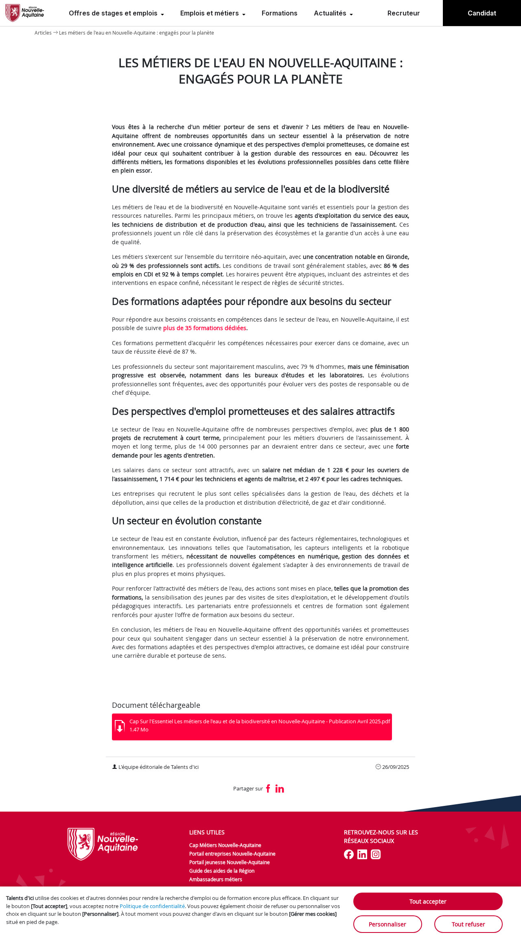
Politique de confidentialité (152, 906)
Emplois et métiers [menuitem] (210, 13)
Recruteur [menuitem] (403, 13)
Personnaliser (387, 924)
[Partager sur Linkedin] (280, 789)
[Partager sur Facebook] (268, 789)
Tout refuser (468, 924)
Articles (43, 32)
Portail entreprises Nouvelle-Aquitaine (232, 853)
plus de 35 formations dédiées (204, 328)
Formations (280, 13)
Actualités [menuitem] (331, 13)
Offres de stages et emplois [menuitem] (114, 13)
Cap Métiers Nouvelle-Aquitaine (225, 845)
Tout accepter (428, 901)
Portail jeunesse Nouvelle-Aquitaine (229, 862)
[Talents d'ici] (24, 13)
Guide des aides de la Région (221, 870)
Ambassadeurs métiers (215, 879)
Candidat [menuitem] (482, 13)
